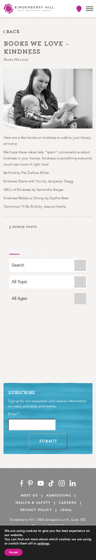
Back (13, 32)
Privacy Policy (36, 510)
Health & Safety (32, 503)
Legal (66, 510)
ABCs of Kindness (17, 189)
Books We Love (15, 59)
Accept (13, 552)
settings (43, 543)
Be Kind (10, 172)
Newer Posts (24, 227)
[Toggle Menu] (90, 8)
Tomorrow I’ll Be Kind (20, 206)
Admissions (58, 495)
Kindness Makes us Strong (23, 198)
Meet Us (29, 495)
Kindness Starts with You (23, 181)
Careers (67, 503)
